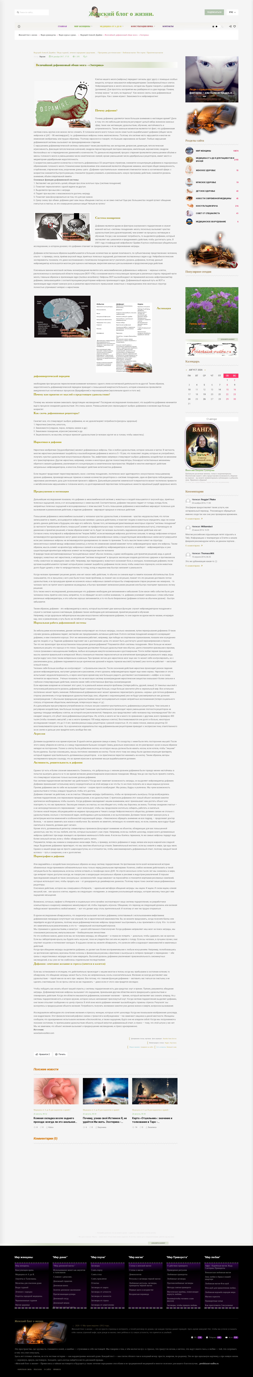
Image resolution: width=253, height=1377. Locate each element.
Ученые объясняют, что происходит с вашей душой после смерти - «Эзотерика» (211, 93)
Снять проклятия (98, 1279)
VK (197, 1337)
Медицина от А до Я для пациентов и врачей (52, 1110)
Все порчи (141, 53)
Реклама (38, 1369)
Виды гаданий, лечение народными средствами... (77, 53)
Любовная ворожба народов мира (220, 1292)
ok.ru (233, 1337)
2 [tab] (195, 96)
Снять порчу (97, 1270)
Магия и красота (212, 1296)
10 (189, 389)
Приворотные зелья (214, 1301)
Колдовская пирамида (139, 1294)
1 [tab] (191, 96)
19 (204, 394)
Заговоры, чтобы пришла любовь (182, 1305)
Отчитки (95, 1283)
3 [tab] (199, 96)
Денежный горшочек (62, 1281)
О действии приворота (177, 1266)
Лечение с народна (23, 1292)
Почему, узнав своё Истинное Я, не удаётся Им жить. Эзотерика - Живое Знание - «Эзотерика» (105, 1122)
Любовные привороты (177, 1274)
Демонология (135, 1274)
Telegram (215, 1337)
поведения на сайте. (147, 1047)
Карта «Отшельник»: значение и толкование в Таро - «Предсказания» (152, 1122)
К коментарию (192, 519)
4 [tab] (204, 96)
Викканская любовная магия (218, 1272)
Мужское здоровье (206, 182)
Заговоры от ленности (101, 1296)
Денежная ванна (60, 1285)
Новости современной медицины (213, 198)
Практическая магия (155, 53)
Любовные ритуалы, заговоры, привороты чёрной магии (143, 1284)
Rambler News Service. (170, 1039)
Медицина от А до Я (110, 26)
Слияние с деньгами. (62, 1277)
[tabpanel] (211, 79)
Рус (231, 12)
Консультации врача (142, 26)
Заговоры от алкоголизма (102, 1305)
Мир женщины (82, 26)
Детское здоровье (205, 191)
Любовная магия (129, 53)
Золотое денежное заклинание (67, 1290)
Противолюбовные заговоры (180, 1283)
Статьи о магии (136, 1270)
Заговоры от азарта (99, 1287)
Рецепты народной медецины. (29, 1296)
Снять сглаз (96, 1274)
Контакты (168, 26)
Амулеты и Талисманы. (26, 1279)
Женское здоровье (205, 170)
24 (189, 399)
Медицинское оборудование (211, 221)
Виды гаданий (21, 1287)
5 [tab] (208, 97)
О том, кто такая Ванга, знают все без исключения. (207, 482)
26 (204, 399)
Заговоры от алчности (101, 1292)
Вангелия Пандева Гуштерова (199, 470)
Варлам (42, 57)
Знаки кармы (197, 323)
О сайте (47, 1369)
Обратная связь (25, 1369)
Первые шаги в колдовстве (141, 1290)
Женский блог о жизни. (121, 13)
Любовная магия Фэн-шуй (217, 1283)
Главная (62, 26)
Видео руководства (48, 35)
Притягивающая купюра (64, 1294)
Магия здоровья (22, 1305)
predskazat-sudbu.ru (209, 1363)
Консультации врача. (24, 1270)
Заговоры (95, 1266)
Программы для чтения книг (109, 53)
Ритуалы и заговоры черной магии (144, 1279)
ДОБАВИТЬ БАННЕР (227, 339)
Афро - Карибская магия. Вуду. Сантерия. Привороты (219, 1267)
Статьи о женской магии (140, 1266)
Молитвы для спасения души (28, 1283)
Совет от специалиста (208, 213)
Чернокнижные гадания (26, 1300)
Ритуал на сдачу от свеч (64, 1307)
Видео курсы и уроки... (68, 35)
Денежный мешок (61, 1303)
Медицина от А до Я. (25, 1274)
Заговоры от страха (100, 1300)
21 (219, 394)
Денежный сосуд (60, 1298)
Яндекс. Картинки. (171, 1043)
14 (219, 389)
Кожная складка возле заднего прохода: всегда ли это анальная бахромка (54, 1122)
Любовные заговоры (176, 1279)
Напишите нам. (172, 1047)
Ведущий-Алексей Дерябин (91, 35)
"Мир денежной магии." (64, 1266)
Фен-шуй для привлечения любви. (220, 1288)
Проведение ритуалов (177, 1270)
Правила (57, 1369)
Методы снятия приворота (179, 1287)
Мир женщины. (22, 1266)
